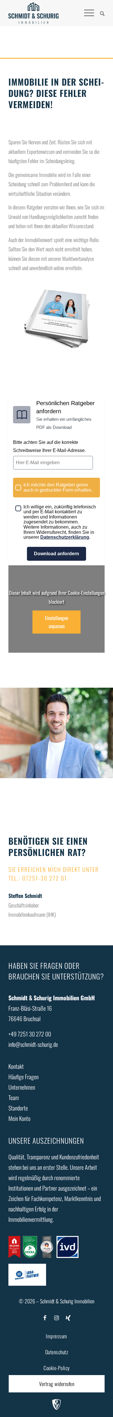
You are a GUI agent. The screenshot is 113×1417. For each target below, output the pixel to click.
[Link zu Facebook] (45, 1317)
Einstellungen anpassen (56, 622)
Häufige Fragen (23, 1076)
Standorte (18, 1108)
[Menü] (86, 13)
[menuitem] (99, 13)
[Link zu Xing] (68, 1317)
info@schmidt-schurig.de (33, 1044)
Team (13, 1097)
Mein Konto (19, 1118)
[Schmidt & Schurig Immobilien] (33, 13)
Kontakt (16, 1066)
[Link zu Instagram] (56, 1317)
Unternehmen (21, 1087)
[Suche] (99, 13)
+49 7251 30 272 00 (29, 1033)
